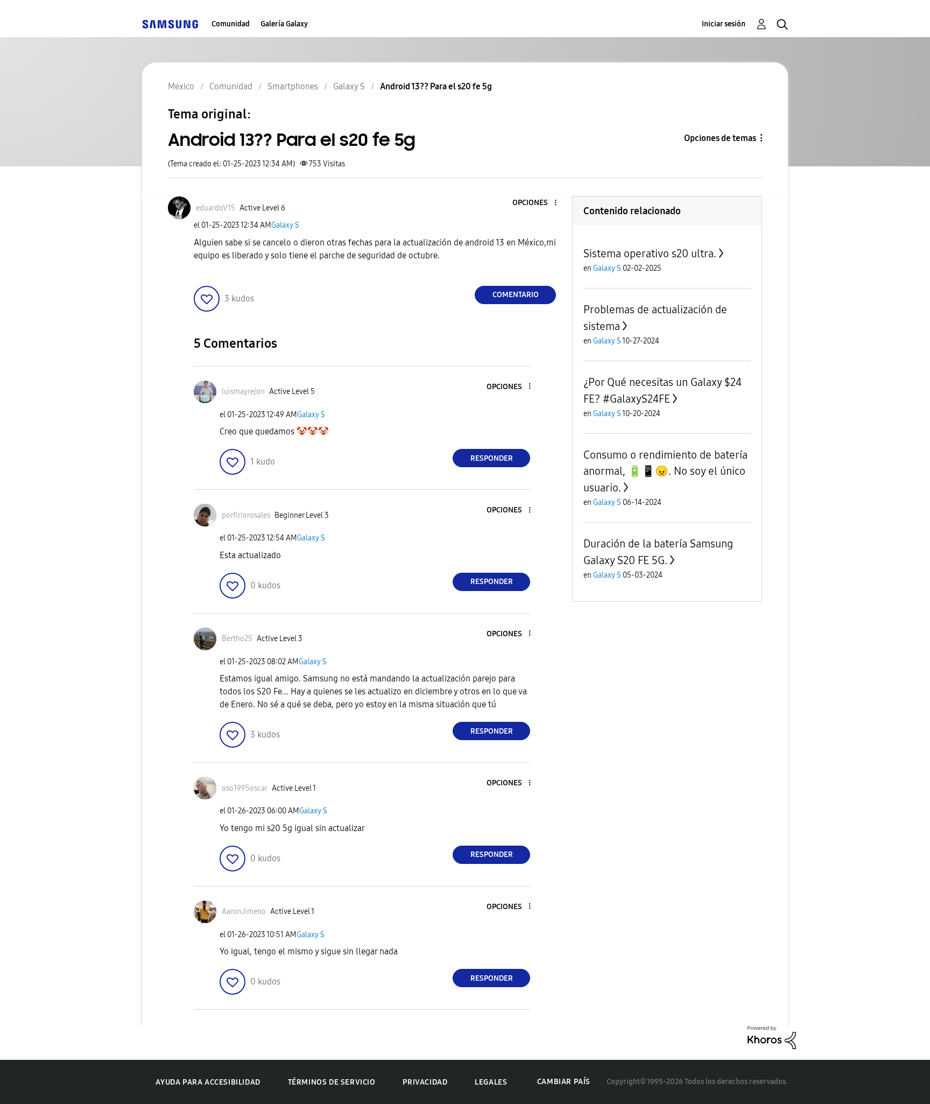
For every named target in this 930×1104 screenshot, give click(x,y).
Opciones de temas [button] (720, 138)
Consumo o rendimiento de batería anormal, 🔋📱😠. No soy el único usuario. (665, 471)
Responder (491, 458)
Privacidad (425, 1082)
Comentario (515, 294)
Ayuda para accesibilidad (208, 1082)
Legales (491, 1082)
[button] (537, 203)
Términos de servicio (332, 1082)
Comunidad (231, 24)
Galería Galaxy (284, 24)
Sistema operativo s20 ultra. (649, 253)
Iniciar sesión (723, 24)
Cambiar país (563, 1081)
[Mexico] (170, 24)
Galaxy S (285, 225)
